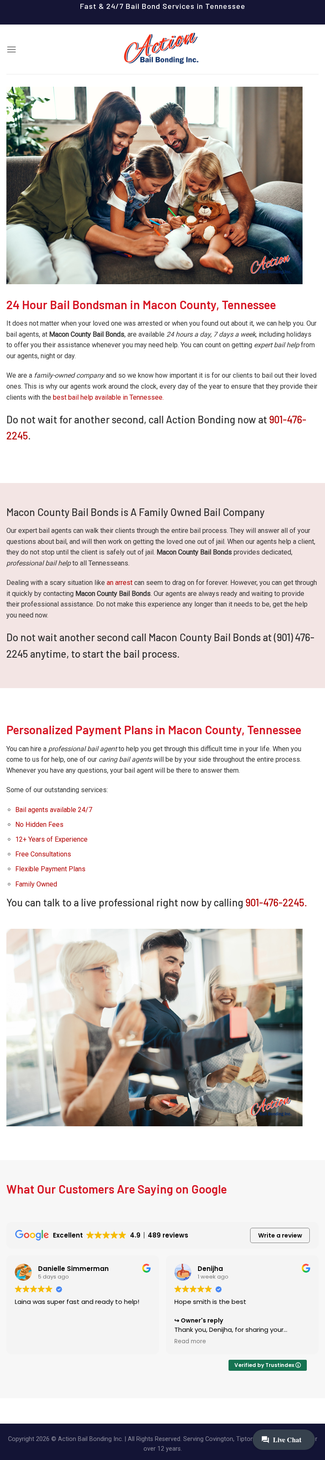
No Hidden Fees (39, 825)
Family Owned (36, 884)
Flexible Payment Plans (50, 869)
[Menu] (11, 49)
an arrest (119, 583)
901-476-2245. (276, 902)
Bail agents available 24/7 (53, 810)
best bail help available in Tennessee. (108, 397)
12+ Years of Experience (51, 839)
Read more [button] (190, 1341)
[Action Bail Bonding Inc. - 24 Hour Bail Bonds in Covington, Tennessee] (162, 49)
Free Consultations (43, 854)
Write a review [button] (280, 1235)
